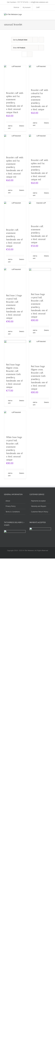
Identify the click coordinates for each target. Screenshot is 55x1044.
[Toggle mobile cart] (40, 14)
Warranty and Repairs (38, 506)
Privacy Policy (10, 506)
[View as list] (29, 54)
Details (21, 126)
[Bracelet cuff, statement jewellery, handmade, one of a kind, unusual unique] (15, 214)
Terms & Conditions (13, 512)
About (8, 501)
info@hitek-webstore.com (39, 2)
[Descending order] (41, 39)
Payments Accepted (38, 501)
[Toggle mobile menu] (50, 14)
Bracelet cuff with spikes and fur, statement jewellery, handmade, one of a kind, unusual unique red (14, 167)
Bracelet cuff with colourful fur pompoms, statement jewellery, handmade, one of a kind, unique (39, 100)
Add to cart (10, 127)
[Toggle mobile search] (45, 14)
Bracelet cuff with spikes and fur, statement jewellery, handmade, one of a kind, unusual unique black (14, 103)
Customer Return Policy (39, 512)
